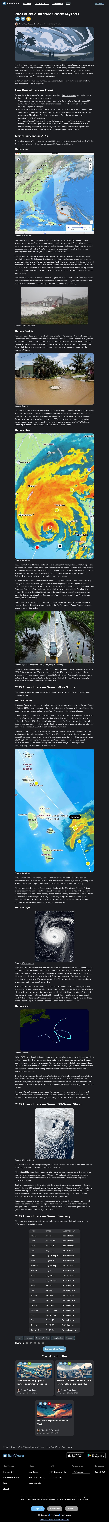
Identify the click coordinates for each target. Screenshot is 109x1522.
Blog (68, 3)
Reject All (71, 1509)
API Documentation (58, 1472)
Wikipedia (25, 1052)
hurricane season (69, 95)
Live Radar (33, 1472)
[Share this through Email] (43, 1343)
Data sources (56, 1477)
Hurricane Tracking (37, 1477)
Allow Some (55, 1509)
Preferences (66, 1515)
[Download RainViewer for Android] (96, 1455)
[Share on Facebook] (27, 1343)
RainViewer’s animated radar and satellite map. (64, 711)
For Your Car (8, 1472)
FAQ (5, 1483)
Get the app (99, 3)
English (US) (100, 1472)
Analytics (55, 1515)
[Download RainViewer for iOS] (75, 1455)
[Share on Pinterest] (39, 1343)
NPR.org (59, 664)
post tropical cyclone (77, 592)
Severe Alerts (35, 1483)
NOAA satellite (28, 963)
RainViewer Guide (11, 1477)
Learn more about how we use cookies (54, 1519)
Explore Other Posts (54, 1349)
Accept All (37, 1509)
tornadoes (34, 608)
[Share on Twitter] (31, 1343)
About (6, 1488)
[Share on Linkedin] (35, 1343)
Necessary (44, 1515)
